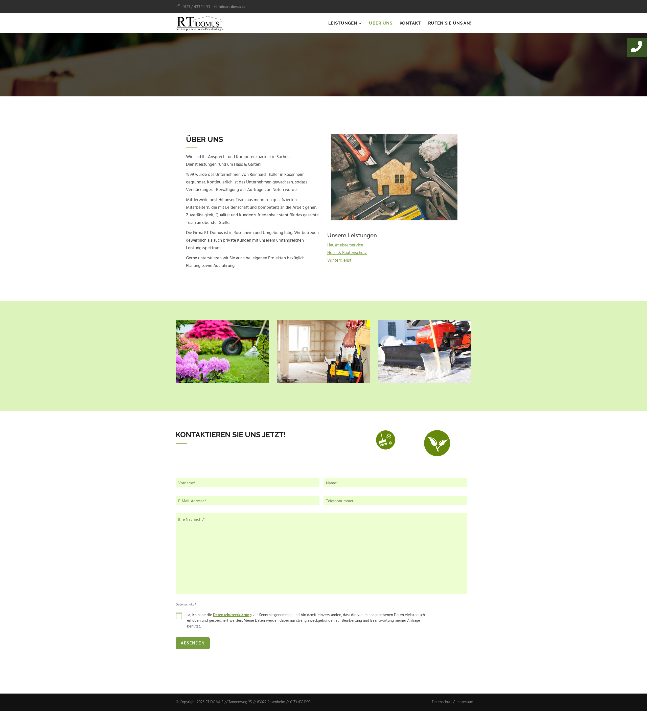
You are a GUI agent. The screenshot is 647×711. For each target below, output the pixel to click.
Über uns (380, 23)
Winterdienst (339, 260)
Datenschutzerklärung (232, 615)
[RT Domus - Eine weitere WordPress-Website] (199, 23)
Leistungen (343, 23)
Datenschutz (186, 605)
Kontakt (410, 23)
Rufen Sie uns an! (450, 23)
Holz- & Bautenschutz (347, 252)
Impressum (464, 702)
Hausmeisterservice (345, 245)
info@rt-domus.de (232, 7)
